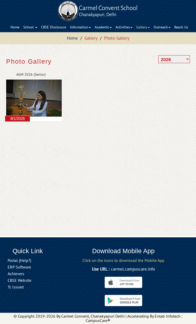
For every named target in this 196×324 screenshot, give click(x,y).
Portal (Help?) (19, 260)
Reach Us (181, 27)
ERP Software (19, 267)
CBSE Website (19, 280)
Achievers (16, 273)
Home (14, 27)
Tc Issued (16, 286)
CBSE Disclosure (53, 27)
